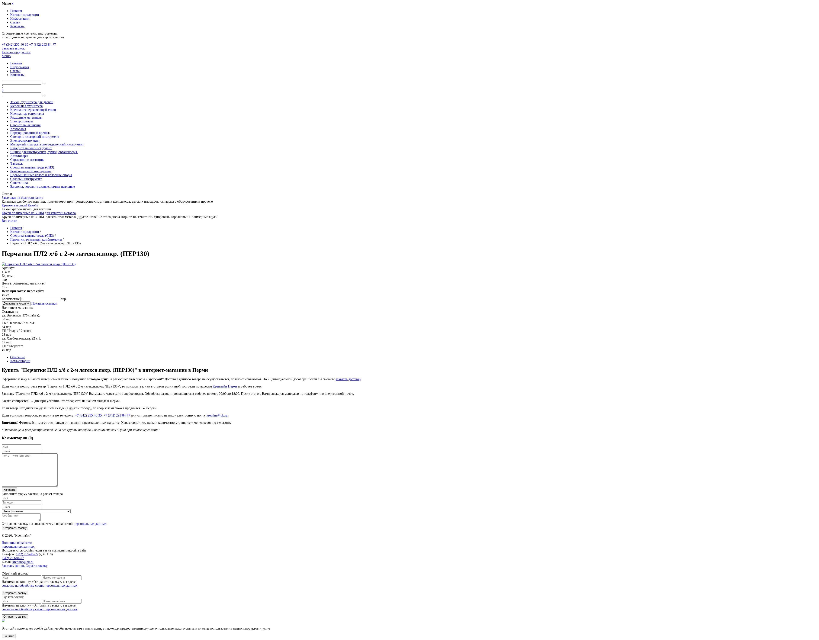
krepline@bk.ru (217, 415)
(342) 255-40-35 (27, 554)
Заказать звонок (13, 48)
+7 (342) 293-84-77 (42, 44)
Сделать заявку (37, 565)
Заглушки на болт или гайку (22, 197)
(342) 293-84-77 (13, 558)
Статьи (15, 22)
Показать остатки (44, 303)
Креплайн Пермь (225, 386)
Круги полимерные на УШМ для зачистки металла (39, 213)
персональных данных (90, 523)
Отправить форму (15, 528)
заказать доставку (348, 379)
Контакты (17, 26)
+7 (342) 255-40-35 (15, 44)
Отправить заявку (14, 593)
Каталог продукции (24, 14)
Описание (17, 357)
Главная (16, 11)
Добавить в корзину (16, 303)
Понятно (8, 636)
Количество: (11, 299)
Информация (19, 18)
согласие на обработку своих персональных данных (39, 585)
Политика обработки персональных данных (18, 544)
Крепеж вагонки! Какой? (20, 205)
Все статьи (9, 220)
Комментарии (20, 361)
